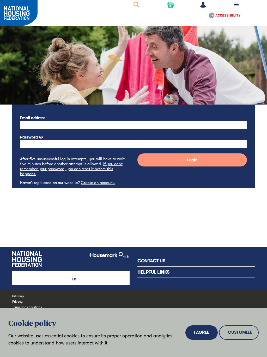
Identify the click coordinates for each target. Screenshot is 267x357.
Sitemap (18, 296)
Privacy (17, 301)
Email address (32, 118)
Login (192, 160)
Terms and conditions (27, 307)
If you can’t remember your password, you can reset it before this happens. (71, 169)
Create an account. (98, 182)
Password (29, 137)
